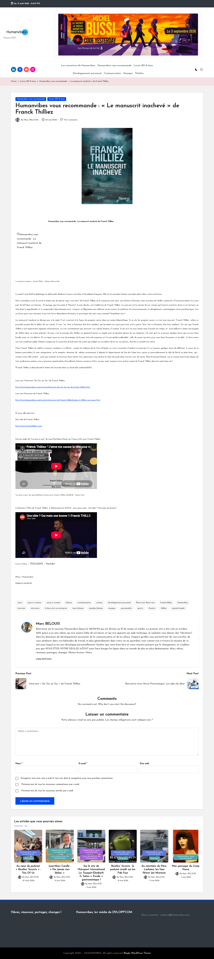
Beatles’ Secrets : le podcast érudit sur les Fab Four (122, 869)
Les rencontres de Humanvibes (60, 857)
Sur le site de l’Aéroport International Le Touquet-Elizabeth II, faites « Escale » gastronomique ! (91, 873)
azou (20, 603)
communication (84, 603)
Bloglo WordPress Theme (137, 953)
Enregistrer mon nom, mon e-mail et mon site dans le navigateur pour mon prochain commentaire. (67, 778)
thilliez (164, 608)
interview (21, 608)
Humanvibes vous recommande (31, 99)
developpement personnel (119, 603)
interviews (35, 608)
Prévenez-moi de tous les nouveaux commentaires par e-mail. (50, 784)
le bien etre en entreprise (56, 608)
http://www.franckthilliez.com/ (28, 426)
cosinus (99, 603)
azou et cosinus (34, 603)
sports (140, 608)
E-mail (83, 763)
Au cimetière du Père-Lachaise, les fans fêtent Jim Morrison (154, 869)
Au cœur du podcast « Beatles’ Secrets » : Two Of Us (28, 869)
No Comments (70, 120)
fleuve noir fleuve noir (145, 603)
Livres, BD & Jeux (57, 99)
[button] (44, 659)
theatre (152, 608)
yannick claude (178, 608)
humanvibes (183, 603)
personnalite (126, 608)
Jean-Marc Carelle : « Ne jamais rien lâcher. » (59, 869)
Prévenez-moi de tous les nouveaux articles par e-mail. (47, 791)
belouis (69, 603)
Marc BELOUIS (48, 624)
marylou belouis (96, 608)
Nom (18, 763)
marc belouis (78, 608)
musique (111, 608)
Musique (28, 858)
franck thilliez (166, 603)
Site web (144, 763)
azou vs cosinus (53, 603)
